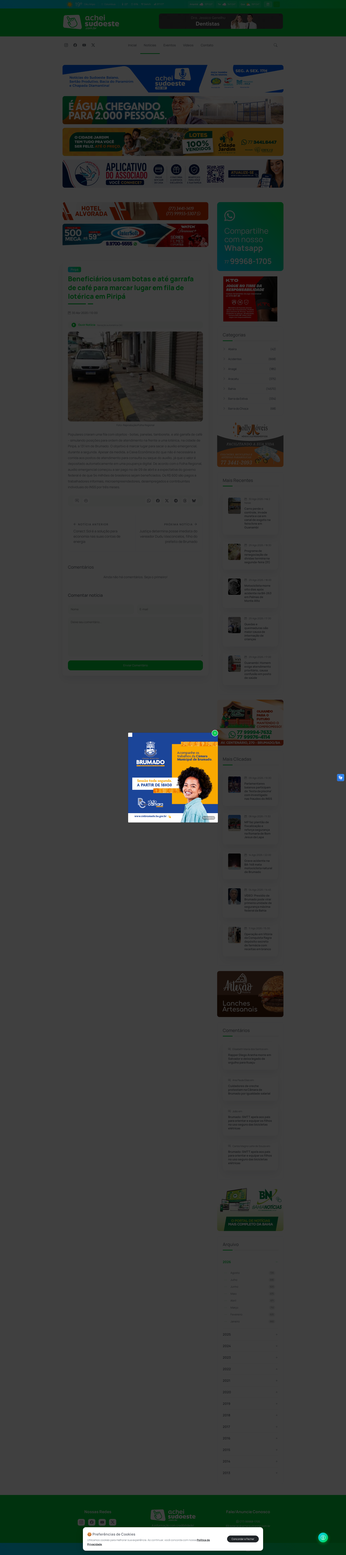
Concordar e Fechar (243, 1539)
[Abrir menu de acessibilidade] (323, 1537)
